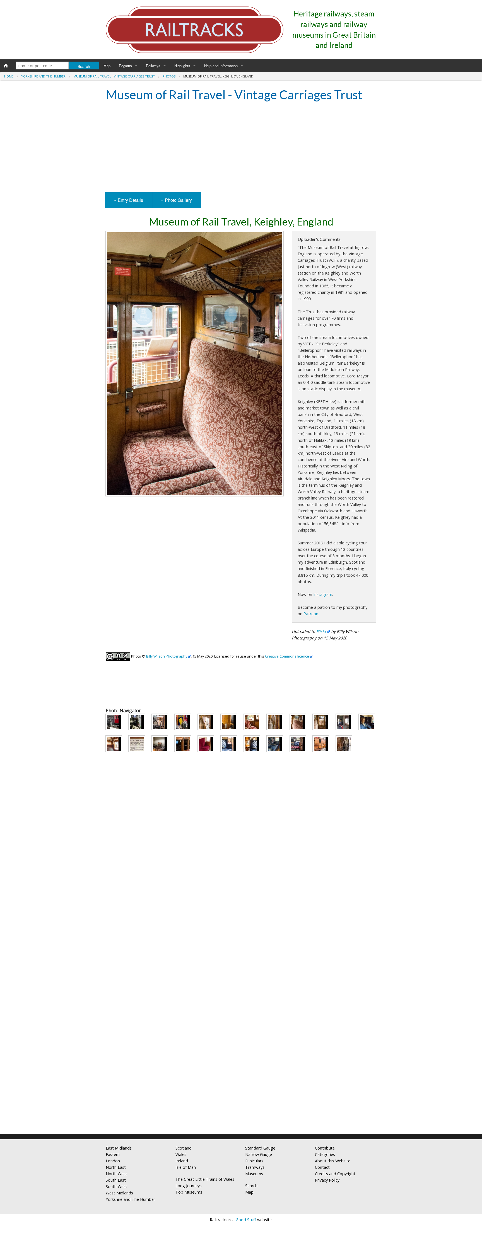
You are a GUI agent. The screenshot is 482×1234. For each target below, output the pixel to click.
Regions (125, 65)
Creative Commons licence (287, 656)
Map (106, 65)
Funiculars (254, 1160)
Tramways (254, 1167)
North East (116, 1167)
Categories (325, 1154)
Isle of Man (185, 1167)
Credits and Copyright (335, 1173)
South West (116, 1186)
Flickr (321, 631)
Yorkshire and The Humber (43, 76)
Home (8, 76)
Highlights (182, 65)
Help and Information (221, 65)
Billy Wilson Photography (166, 656)
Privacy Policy (327, 1180)
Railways (153, 65)
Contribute (325, 1148)
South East (116, 1180)
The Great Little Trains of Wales (204, 1179)
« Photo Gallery (176, 200)
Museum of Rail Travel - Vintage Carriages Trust (114, 76)
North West (116, 1173)
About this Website (332, 1160)
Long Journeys (188, 1185)
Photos (169, 76)
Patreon (310, 613)
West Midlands (119, 1193)
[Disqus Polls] (241, 916)
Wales (180, 1154)
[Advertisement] (241, 148)
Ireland (181, 1160)
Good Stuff (246, 1219)
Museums (254, 1173)
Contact (322, 1167)
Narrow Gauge (258, 1154)
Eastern (113, 1154)
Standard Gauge (260, 1148)
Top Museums (188, 1192)
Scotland (183, 1148)
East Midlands (119, 1148)
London (113, 1160)
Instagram (322, 594)
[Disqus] (241, 1055)
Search (251, 1185)
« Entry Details (128, 200)
